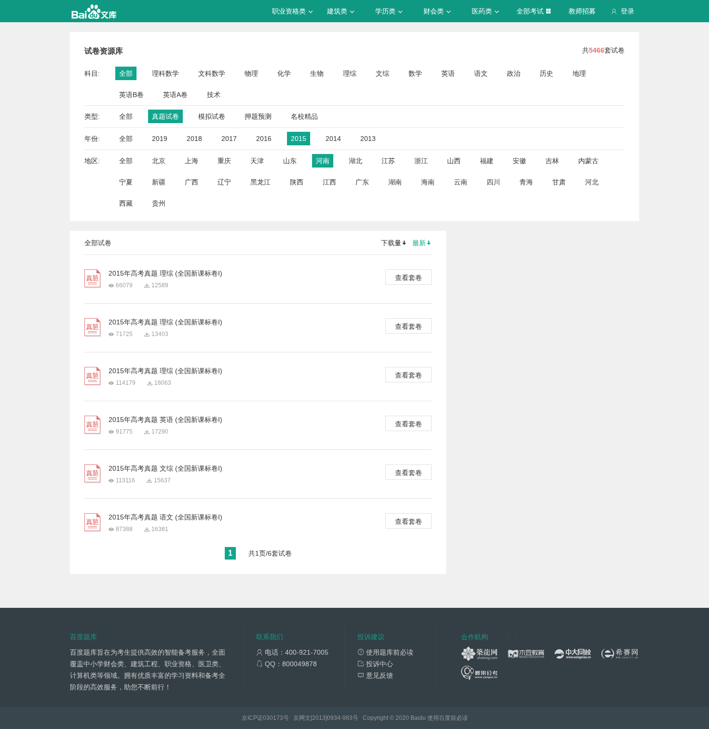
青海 (526, 182)
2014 (333, 138)
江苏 (388, 161)
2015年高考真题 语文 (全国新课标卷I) (165, 517)
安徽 (519, 161)
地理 (579, 73)
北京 (158, 161)
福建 (486, 161)
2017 (229, 138)
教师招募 (582, 11)
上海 (191, 161)
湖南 (395, 182)
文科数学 (211, 73)
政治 (513, 73)
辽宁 (224, 182)
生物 (317, 73)
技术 (213, 94)
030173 (273, 718)
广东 (362, 182)
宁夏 (126, 182)
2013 (368, 138)
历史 (546, 73)
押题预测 (258, 116)
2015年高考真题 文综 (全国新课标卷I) (165, 468)
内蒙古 (588, 161)
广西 (191, 182)
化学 (284, 73)
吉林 (552, 161)
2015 (298, 138)
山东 (290, 161)
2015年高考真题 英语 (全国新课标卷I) (165, 419)
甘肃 (559, 182)
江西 (329, 182)
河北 (592, 182)
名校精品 (304, 116)
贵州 (158, 203)
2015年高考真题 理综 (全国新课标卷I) (165, 273)
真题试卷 (165, 116)
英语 (448, 73)
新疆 (158, 182)
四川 (493, 182)
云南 (460, 182)
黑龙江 (260, 182)
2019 (159, 138)
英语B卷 (131, 94)
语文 (481, 73)
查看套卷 (408, 277)
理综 (349, 73)
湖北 (355, 161)
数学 (415, 73)
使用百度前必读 (447, 718)
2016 (264, 138)
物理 (251, 73)
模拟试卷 (211, 116)
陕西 (296, 182)
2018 (194, 138)
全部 (126, 73)
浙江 (421, 161)
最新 (419, 243)
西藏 (126, 203)
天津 (257, 161)
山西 (454, 161)
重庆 (224, 161)
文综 (382, 73)
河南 (322, 161)
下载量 (391, 243)
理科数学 (165, 73)
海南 (428, 182)
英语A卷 (175, 94)
